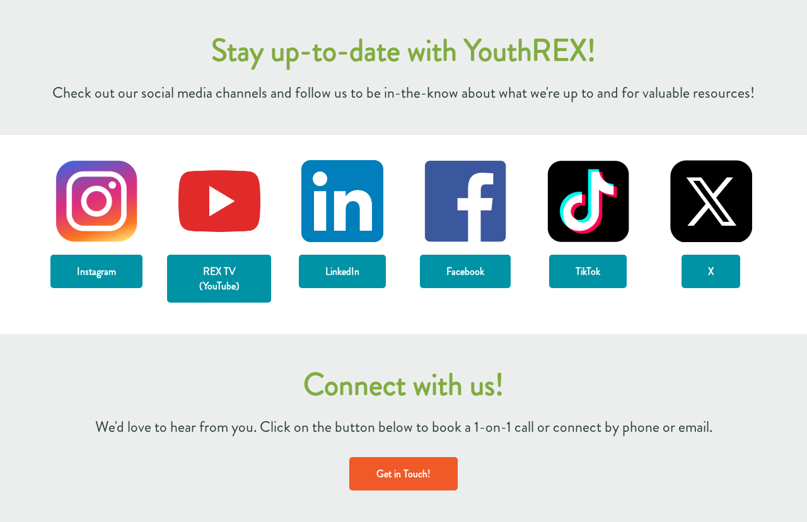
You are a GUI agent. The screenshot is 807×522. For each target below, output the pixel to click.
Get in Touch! (403, 474)
